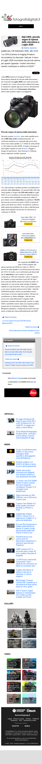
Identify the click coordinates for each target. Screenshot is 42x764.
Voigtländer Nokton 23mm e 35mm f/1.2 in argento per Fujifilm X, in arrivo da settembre (26, 517)
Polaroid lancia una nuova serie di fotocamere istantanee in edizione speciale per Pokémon (26, 541)
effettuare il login (16, 378)
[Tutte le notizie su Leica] (21, 396)
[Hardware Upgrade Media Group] (22, 717)
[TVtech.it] (31, 712)
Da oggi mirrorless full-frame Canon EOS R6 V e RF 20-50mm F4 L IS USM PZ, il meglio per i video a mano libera (26, 423)
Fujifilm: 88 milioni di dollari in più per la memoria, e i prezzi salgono (24, 573)
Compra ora (28, 224)
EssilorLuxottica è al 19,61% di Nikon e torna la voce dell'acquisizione (26, 464)
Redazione (14, 720)
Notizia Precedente (10, 317)
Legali (10, 719)
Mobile (27, 726)
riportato (17, 136)
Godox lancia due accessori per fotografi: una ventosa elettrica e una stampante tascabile (26, 473)
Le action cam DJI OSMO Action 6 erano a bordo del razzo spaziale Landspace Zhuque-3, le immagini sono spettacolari (26, 486)
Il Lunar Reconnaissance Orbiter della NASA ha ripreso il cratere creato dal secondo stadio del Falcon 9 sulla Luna (26, 528)
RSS (20, 720)
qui (32, 382)
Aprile (25, 148)
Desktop (15, 726)
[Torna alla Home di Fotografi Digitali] (21, 21)
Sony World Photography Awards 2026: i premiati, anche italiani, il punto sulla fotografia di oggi (26, 435)
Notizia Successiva (31, 327)
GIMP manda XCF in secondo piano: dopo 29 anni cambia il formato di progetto (26, 552)
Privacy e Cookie (18, 719)
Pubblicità (36, 719)
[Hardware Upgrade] (19, 712)
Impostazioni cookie (30, 720)
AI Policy (28, 719)
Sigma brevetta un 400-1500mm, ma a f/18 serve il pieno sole (26, 497)
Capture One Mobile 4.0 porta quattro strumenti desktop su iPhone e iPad (26, 507)
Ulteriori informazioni (32, 734)
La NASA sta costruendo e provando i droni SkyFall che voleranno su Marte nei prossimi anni (26, 563)
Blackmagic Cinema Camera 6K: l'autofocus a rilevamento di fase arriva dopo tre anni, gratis (26, 583)
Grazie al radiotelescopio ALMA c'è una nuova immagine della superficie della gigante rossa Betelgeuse (26, 454)
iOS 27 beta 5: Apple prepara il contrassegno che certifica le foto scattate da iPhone (25, 594)
